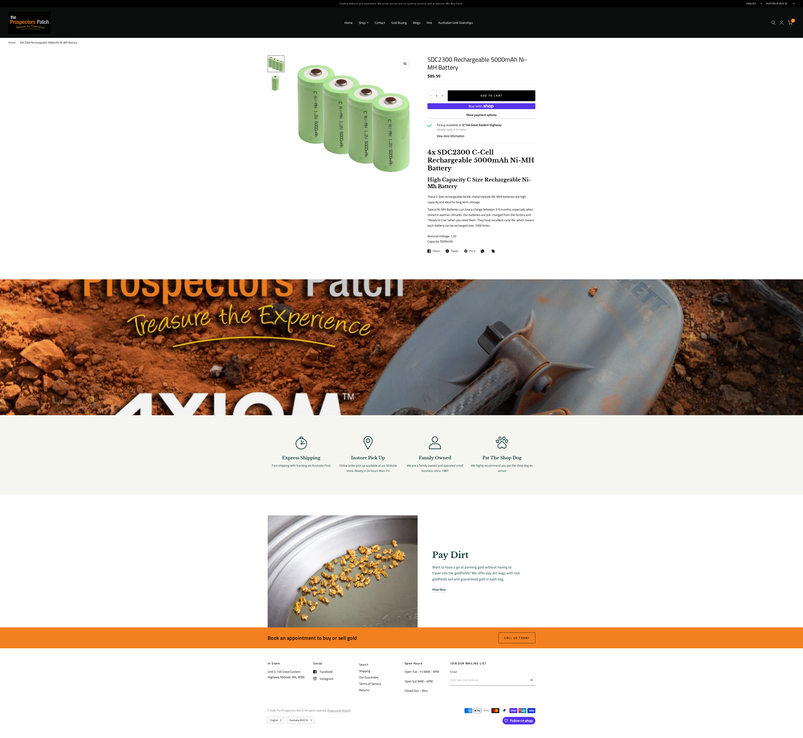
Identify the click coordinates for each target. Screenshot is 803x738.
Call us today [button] (516, 638)
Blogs (416, 22)
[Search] (773, 23)
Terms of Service (370, 683)
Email (453, 672)
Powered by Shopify (339, 710)
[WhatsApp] (483, 251)
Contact (380, 22)
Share (436, 251)
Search (363, 664)
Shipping (364, 671)
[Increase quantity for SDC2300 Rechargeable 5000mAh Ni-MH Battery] (442, 96)
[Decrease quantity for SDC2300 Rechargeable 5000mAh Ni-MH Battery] (431, 96)
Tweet (454, 251)
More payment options (481, 114)
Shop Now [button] (439, 589)
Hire (429, 22)
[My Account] (781, 23)
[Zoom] (405, 64)
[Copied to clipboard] (494, 251)
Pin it (472, 251)
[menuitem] (348, 23)
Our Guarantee (368, 677)
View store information (450, 136)
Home (348, 22)
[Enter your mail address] (531, 680)
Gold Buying (399, 22)
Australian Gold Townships (455, 22)
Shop (362, 22)
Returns (364, 690)
